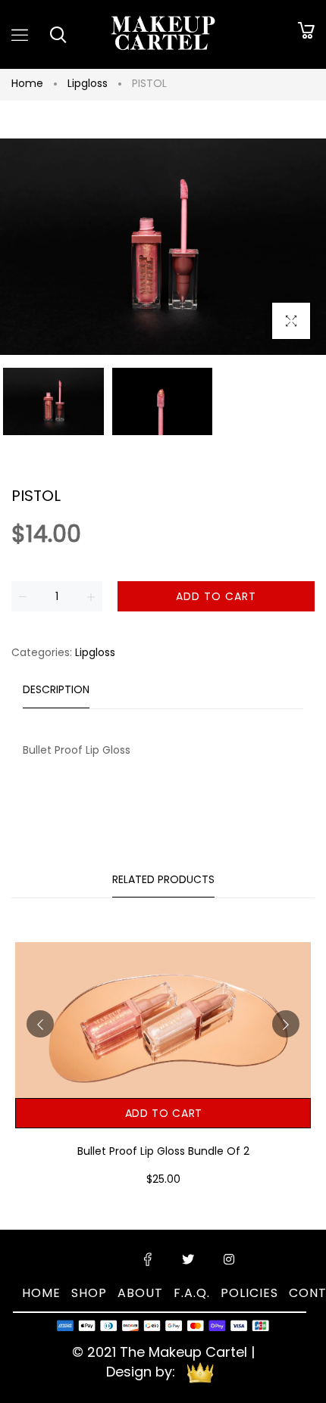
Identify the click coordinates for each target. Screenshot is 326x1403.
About (140, 1293)
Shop (89, 1293)
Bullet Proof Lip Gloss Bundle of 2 (163, 1151)
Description (56, 689)
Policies (249, 1293)
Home (27, 83)
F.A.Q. (192, 1293)
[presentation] (40, 1023)
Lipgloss (87, 83)
